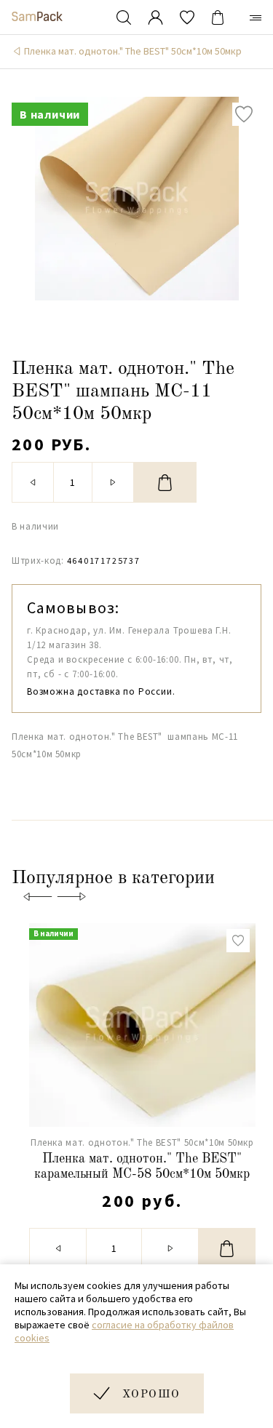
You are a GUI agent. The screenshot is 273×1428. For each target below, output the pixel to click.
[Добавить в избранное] (244, 114)
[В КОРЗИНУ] (165, 482)
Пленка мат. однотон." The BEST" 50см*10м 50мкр (133, 50)
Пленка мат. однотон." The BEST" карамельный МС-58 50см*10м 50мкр (142, 1166)
